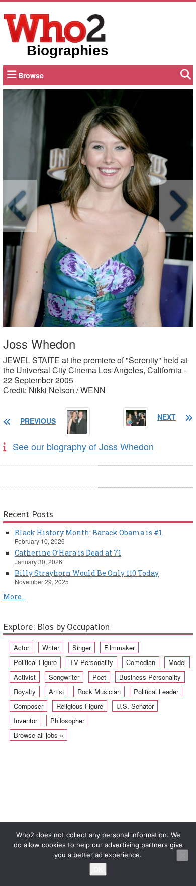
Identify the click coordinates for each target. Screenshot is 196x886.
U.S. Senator (135, 706)
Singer (81, 647)
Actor (21, 647)
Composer (28, 706)
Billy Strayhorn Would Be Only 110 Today (87, 573)
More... (14, 596)
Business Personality (150, 677)
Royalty (25, 691)
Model (177, 662)
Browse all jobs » (38, 735)
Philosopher (67, 720)
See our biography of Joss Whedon (83, 446)
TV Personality (91, 662)
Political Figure (35, 662)
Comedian (140, 662)
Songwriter (64, 677)
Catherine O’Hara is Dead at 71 (68, 553)
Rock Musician (99, 691)
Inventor (25, 720)
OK (98, 869)
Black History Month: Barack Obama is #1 (88, 532)
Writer (50, 647)
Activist (25, 677)
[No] (182, 855)
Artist (56, 691)
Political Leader (156, 691)
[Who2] (55, 27)
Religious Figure (79, 706)
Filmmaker (119, 647)
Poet (99, 677)
